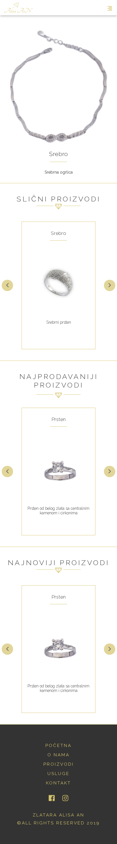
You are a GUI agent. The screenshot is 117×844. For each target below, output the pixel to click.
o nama (58, 754)
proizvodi (58, 764)
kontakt (58, 783)
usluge (58, 773)
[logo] (18, 7)
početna (58, 745)
